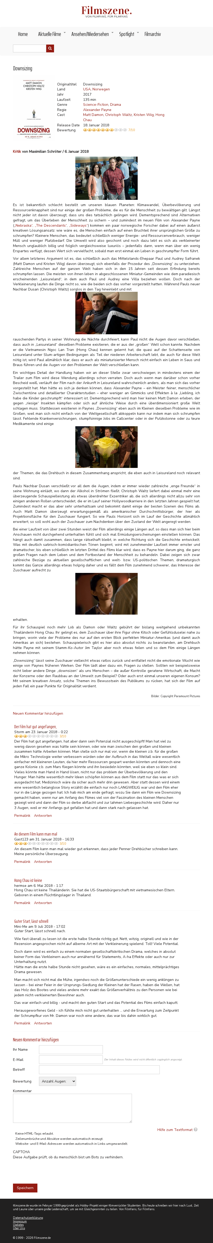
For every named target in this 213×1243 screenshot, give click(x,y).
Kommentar (22, 1091)
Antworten (43, 815)
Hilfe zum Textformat (174, 1129)
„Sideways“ (78, 225)
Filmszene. (106, 10)
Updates (18, 1225)
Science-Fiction (95, 104)
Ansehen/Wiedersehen (92, 35)
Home (23, 34)
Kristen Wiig (144, 114)
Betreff (19, 1069)
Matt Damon (93, 114)
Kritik (17, 151)
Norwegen (101, 89)
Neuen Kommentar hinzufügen (38, 713)
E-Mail (18, 1059)
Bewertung (22, 1081)
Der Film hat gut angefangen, (35, 726)
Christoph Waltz (118, 114)
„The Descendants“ (51, 225)
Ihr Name (20, 1049)
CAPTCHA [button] (21, 1151)
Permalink (22, 815)
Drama (115, 104)
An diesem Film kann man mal (35, 834)
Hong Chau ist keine (28, 880)
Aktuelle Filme (52, 35)
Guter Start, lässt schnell (31, 921)
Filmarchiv (153, 34)
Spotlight (129, 35)
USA (87, 89)
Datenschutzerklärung (28, 1218)
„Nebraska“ (23, 225)
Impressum (20, 1221)
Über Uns (19, 1228)
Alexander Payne (97, 109)
